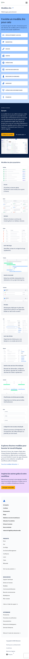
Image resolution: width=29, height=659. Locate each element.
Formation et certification (9, 618)
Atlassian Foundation (9, 520)
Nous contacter (7, 527)
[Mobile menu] (26, 2)
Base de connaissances (9, 592)
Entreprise (6, 505)
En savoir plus (20, 134)
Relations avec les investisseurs (11, 517)
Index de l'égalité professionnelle (12, 530)
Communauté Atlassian (9, 589)
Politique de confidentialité (13, 644)
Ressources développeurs (9, 624)
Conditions (9, 648)
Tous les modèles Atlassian (9, 464)
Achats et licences (8, 582)
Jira (4, 544)
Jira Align (5, 547)
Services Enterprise (8, 627)
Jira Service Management (9, 550)
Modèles (5, 586)
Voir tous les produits (8, 569)
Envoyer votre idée (8, 487)
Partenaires (6, 614)
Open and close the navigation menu (13, 7)
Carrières (5, 508)
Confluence (6, 553)
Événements (6, 511)
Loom (4, 557)
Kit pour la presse (7, 524)
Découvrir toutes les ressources (11, 633)
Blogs (4, 514)
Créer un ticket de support (10, 604)
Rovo (4, 541)
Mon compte (6, 598)
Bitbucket (5, 563)
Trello (4, 560)
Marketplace (6, 595)
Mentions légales (10, 651)
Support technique (8, 579)
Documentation (7, 621)
